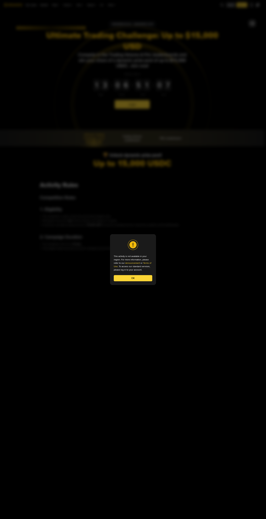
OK (133, 278)
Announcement (132, 263)
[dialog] (133, 259)
